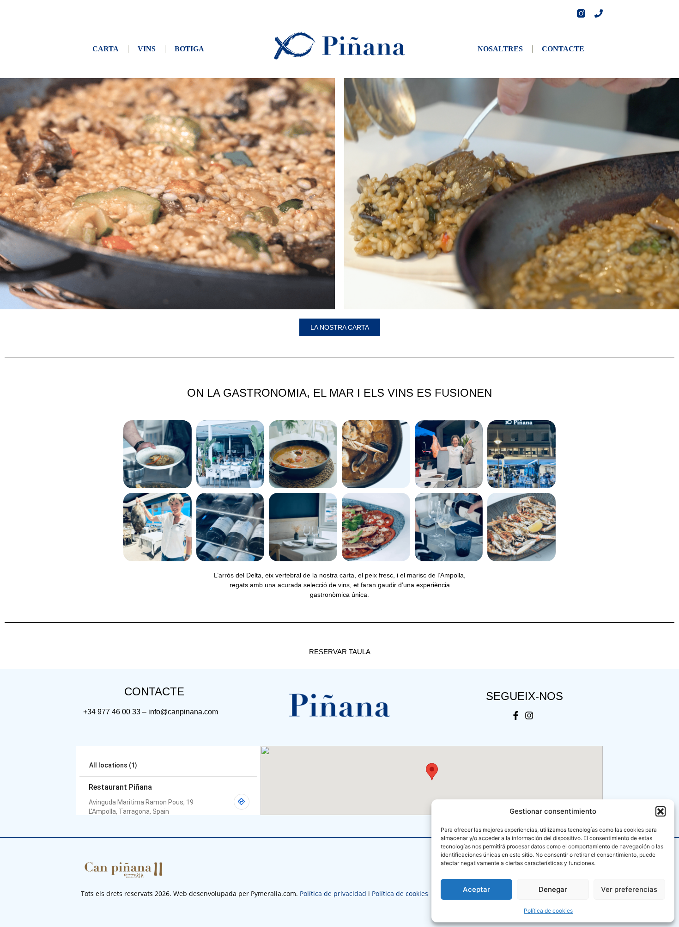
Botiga (189, 49)
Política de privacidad (333, 893)
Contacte (563, 49)
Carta (105, 49)
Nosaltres (500, 49)
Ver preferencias (629, 889)
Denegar (553, 889)
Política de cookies (548, 910)
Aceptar (476, 889)
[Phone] (598, 13)
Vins (147, 49)
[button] (660, 811)
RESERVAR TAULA (339, 652)
